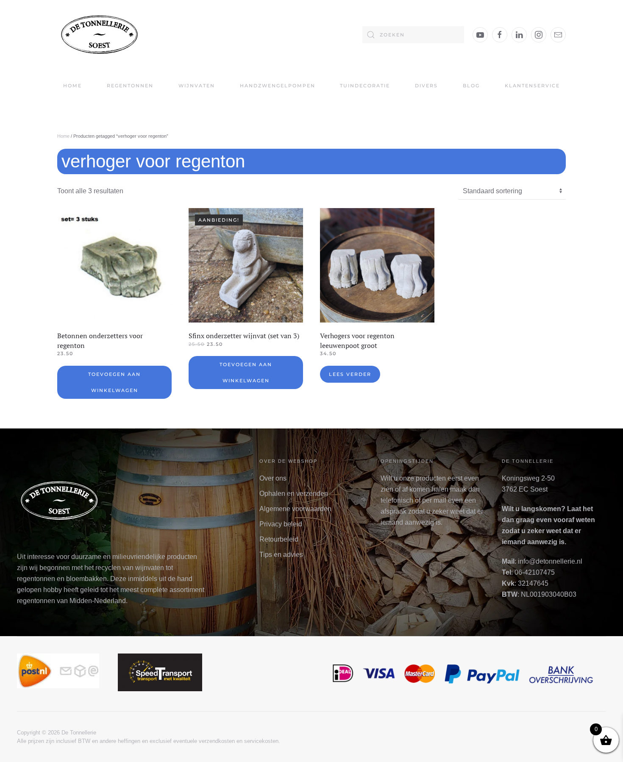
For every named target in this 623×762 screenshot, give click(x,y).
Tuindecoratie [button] (365, 86)
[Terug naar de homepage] (99, 34)
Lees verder (350, 374)
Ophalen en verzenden (293, 493)
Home (72, 86)
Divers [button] (426, 86)
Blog (471, 86)
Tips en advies (281, 554)
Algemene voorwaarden (295, 508)
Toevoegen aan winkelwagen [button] (114, 382)
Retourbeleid (278, 539)
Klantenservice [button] (532, 86)
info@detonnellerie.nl (550, 561)
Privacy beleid (280, 524)
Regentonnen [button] (130, 86)
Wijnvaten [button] (196, 86)
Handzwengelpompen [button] (277, 86)
